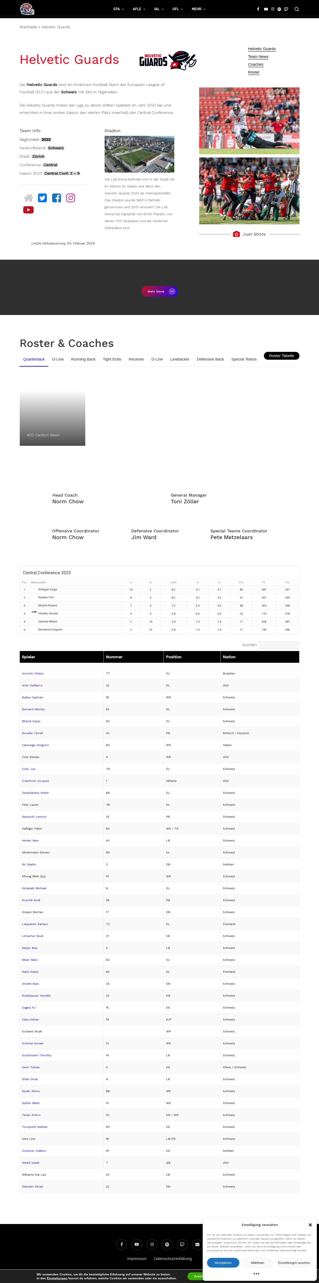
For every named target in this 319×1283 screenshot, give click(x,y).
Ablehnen (257, 1263)
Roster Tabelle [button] (281, 356)
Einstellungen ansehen (294, 1263)
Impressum (136, 1259)
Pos (24, 582)
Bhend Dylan (31, 721)
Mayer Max (30, 948)
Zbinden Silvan (32, 1186)
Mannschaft (38, 582)
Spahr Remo (31, 1091)
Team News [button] (258, 56)
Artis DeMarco (32, 685)
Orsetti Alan (30, 983)
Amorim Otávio (33, 673)
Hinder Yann (30, 840)
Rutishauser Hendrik (36, 995)
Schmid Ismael (32, 1043)
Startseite (28, 27)
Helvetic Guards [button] (262, 49)
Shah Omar (30, 1079)
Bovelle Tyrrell (32, 733)
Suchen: (249, 644)
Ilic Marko (29, 864)
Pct (241, 582)
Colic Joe (29, 769)
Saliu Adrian (30, 1019)
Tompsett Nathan (35, 1127)
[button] (310, 1225)
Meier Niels (30, 959)
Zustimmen (202, 1276)
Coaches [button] (255, 64)
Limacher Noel (32, 936)
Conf (173, 582)
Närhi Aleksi (30, 971)
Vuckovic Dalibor (34, 1150)
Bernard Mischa (33, 709)
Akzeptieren (223, 1263)
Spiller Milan (31, 1103)
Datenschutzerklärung (173, 1259)
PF (263, 582)
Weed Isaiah (30, 1162)
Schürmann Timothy (36, 1055)
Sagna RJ (29, 1007)
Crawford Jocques (35, 781)
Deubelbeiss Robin (35, 792)
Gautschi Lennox (34, 816)
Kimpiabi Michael (34, 888)
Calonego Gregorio (35, 745)
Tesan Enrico (31, 1115)
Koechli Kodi (31, 900)
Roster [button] (254, 72)
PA (287, 582)
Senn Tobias (31, 1067)
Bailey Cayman (32, 697)
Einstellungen (57, 1278)
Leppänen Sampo (35, 924)
